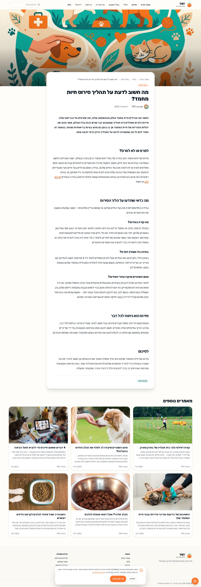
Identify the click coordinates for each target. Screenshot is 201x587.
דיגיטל (78, 4)
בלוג (69, 4)
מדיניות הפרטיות (99, 572)
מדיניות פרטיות (61, 558)
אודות (134, 4)
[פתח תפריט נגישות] (195, 581)
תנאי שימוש (62, 561)
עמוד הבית (145, 4)
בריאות (88, 4)
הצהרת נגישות (62, 565)
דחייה (132, 578)
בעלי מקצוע (114, 4)
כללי (125, 4)
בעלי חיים (125, 79)
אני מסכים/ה (118, 578)
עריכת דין (100, 4)
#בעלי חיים (142, 381)
